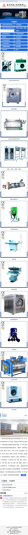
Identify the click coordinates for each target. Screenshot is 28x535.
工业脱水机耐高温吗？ (6, 490)
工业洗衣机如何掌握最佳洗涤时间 (9, 487)
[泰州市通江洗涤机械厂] (10, 5)
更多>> (26, 415)
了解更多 (23, 475)
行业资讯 (12, 481)
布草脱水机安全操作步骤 (7, 484)
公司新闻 (4, 481)
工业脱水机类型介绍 (7, 496)
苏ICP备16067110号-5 (14, 533)
